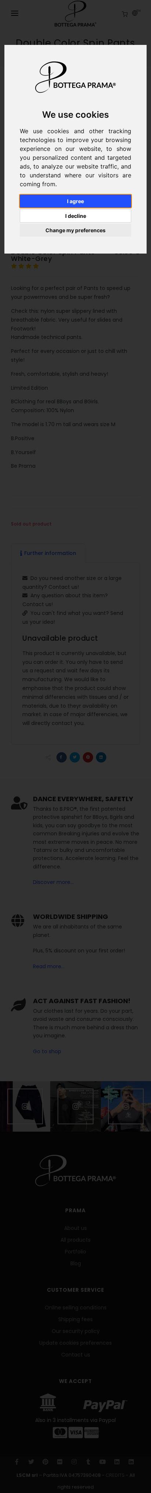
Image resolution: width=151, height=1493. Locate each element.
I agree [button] (75, 201)
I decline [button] (75, 216)
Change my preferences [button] (75, 230)
